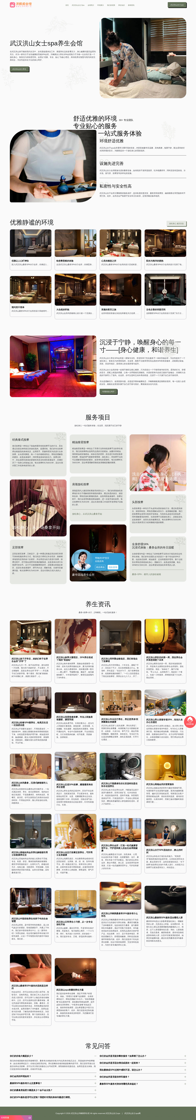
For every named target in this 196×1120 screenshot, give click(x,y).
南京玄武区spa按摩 (84, 1116)
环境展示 (100, 5)
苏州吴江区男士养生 (72, 1116)
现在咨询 (113, 567)
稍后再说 (100, 567)
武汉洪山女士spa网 (132, 1113)
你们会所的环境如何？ (20, 1076)
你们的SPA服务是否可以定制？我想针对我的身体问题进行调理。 (41, 1097)
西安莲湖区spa (35, 1116)
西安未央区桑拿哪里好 (105, 1116)
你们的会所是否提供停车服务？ (114, 1077)
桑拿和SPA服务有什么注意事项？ (26, 1083)
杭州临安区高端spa (59, 1116)
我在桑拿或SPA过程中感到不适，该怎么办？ (121, 1070)
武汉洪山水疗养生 (146, 1116)
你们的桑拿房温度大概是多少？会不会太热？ (31, 1090)
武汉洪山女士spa (78, 5)
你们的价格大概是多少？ (21, 1056)
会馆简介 (91, 5)
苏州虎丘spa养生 (135, 1116)
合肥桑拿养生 (94, 1116)
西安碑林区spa (179, 1116)
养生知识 (121, 5)
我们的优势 (111, 5)
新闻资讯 (131, 5)
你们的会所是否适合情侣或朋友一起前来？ (120, 1063)
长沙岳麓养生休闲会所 (158, 1116)
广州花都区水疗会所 (47, 1116)
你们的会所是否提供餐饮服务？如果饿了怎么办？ (123, 1056)
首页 (67, 5)
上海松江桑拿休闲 (124, 1116)
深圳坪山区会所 (170, 1116)
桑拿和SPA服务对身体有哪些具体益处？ (119, 1084)
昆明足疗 (115, 1116)
